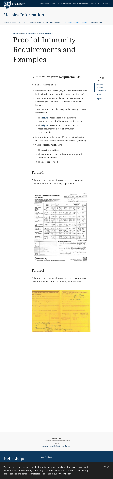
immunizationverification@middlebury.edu (56, 446)
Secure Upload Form (12, 22)
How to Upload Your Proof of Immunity (45, 22)
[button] (105, 3)
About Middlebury (64, 3)
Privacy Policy (64, 473)
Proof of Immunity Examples (76, 22)
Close (104, 467)
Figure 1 (99, 94)
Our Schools (44, 3)
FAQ (24, 22)
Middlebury (17, 33)
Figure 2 (99, 99)
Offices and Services (80, 3)
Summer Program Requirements (101, 87)
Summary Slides (96, 22)
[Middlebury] (14, 4)
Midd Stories (95, 3)
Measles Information (24, 15)
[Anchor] (82, 76)
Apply (53, 3)
